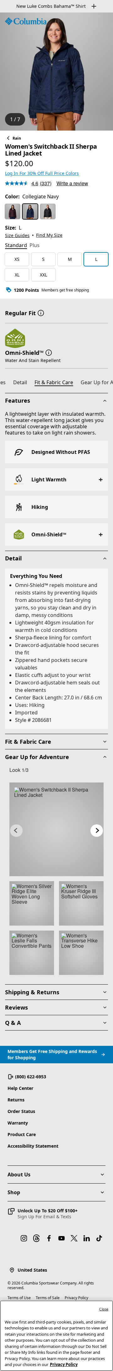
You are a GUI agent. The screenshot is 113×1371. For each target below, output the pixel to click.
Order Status (21, 1111)
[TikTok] (99, 1238)
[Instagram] (24, 1238)
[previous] (16, 830)
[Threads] (36, 1238)
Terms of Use (19, 1297)
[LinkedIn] (86, 1238)
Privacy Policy (76, 1297)
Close (103, 1309)
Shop (14, 1192)
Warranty (18, 1123)
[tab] (16, 245)
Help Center (20, 1088)
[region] (56, 71)
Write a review (72, 183)
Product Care (22, 1134)
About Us (19, 1174)
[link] (56, 829)
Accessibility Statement (33, 1146)
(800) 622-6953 (30, 1077)
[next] (96, 830)
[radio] (12, 211)
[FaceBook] (49, 1238)
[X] (74, 1238)
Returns (16, 1100)
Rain (17, 138)
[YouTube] (61, 1238)
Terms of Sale (48, 1297)
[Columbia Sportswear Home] (25, 21)
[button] (41, 312)
